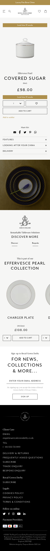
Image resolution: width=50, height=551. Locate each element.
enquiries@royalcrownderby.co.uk (18, 438)
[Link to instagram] (13, 513)
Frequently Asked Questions (23, 457)
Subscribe (9, 462)
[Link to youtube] (18, 513)
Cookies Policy (13, 493)
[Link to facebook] (9, 513)
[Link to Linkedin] (24, 513)
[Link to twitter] (4, 513)
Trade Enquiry (13, 466)
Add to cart (25, 111)
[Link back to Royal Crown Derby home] (25, 11)
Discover (14, 243)
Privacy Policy (13, 497)
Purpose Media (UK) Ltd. (32, 544)
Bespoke (35, 243)
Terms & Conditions (16, 501)
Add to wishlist (8, 117)
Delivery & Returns (16, 453)
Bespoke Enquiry (14, 470)
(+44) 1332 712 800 (11, 446)
